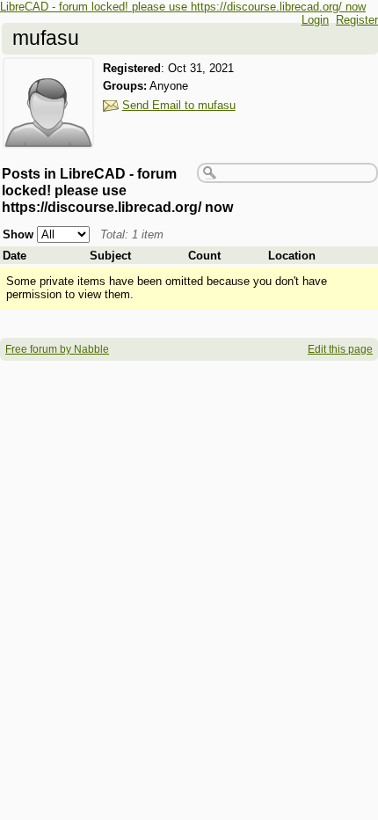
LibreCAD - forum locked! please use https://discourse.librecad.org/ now (183, 6)
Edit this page (340, 349)
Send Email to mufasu (179, 105)
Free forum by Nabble (57, 349)
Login (315, 19)
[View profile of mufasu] (48, 137)
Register (357, 19)
